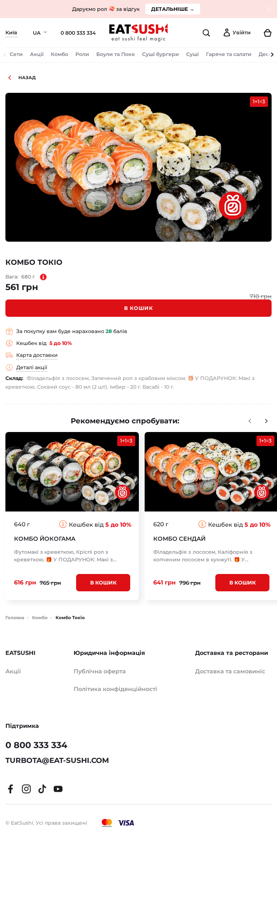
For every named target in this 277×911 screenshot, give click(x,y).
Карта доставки (37, 355)
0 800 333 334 (78, 32)
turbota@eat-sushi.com (57, 760)
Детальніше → (172, 9)
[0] (264, 33)
